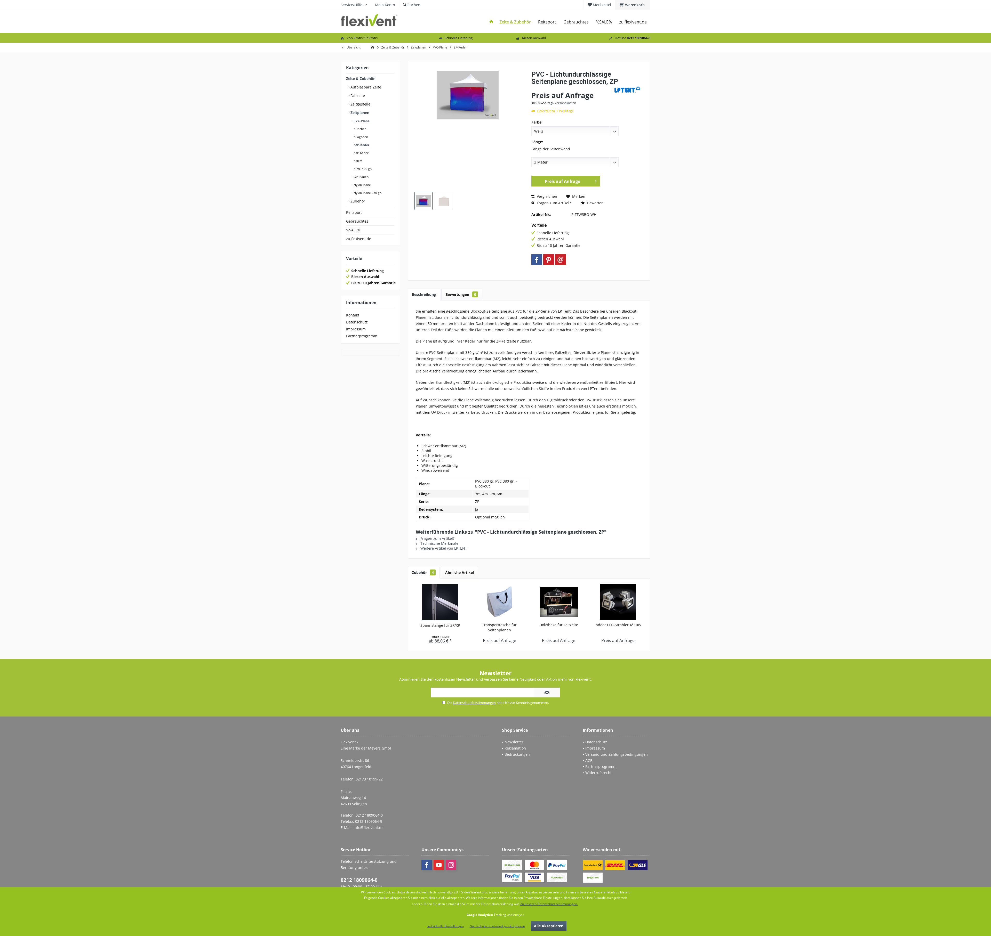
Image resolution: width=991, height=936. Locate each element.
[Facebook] (536, 259)
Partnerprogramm (361, 335)
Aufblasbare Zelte (365, 87)
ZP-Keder (362, 145)
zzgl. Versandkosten (561, 103)
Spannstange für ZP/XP (440, 625)
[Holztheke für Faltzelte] (559, 602)
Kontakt (352, 315)
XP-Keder (362, 153)
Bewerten (595, 202)
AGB (589, 760)
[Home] (491, 22)
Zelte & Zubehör (360, 78)
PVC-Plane (361, 121)
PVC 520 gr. (363, 169)
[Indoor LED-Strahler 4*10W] (618, 602)
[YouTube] (439, 865)
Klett (358, 161)
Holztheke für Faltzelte (558, 624)
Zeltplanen (359, 112)
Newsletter (514, 741)
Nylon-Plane (362, 185)
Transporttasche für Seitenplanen (499, 627)
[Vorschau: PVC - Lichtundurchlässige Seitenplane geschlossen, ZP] (423, 201)
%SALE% (353, 229)
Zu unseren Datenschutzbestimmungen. (549, 904)
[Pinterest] (548, 259)
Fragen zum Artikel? (553, 202)
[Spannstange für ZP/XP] (440, 602)
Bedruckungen (517, 754)
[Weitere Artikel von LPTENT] (627, 89)
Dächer (360, 129)
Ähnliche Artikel (459, 572)
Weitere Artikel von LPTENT (443, 548)
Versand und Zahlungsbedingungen (616, 754)
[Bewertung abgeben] (572, 88)
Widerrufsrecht (598, 772)
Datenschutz (357, 322)
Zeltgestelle (359, 104)
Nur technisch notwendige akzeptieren (497, 926)
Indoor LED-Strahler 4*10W (618, 624)
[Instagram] (451, 865)
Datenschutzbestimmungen (474, 702)
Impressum (356, 329)
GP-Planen (361, 177)
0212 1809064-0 (359, 880)
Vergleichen (546, 196)
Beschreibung (424, 294)
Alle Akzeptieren (548, 925)
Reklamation (515, 748)
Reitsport (354, 212)
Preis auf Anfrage (562, 181)
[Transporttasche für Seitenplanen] (500, 602)
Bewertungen (460, 294)
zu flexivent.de (358, 238)
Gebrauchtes (357, 221)
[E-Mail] (560, 259)
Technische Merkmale (438, 543)
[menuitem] (632, 5)
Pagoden (361, 137)
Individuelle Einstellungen (445, 926)
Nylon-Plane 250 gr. (367, 193)
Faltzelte (357, 95)
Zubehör (357, 201)
